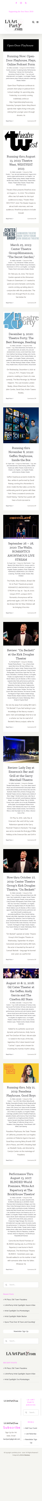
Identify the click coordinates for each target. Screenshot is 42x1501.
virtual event (32, 365)
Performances (31, 70)
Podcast (20, 78)
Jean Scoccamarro (27, 1210)
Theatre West (23, 180)
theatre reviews (21, 809)
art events (23, 350)
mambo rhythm (17, 1020)
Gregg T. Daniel (15, 796)
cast (30, 1204)
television (10, 687)
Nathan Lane (14, 679)
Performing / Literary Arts (16, 72)
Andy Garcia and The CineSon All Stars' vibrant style (22, 1008)
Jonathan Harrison (15, 1212)
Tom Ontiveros (30, 809)
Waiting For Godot (17, 698)
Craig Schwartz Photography (15, 901)
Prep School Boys (30, 1116)
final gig (28, 792)
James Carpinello (15, 1109)
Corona (18, 352)
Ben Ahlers (23, 1101)
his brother (31, 1013)
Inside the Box (28, 468)
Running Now (29, 72)
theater (19, 80)
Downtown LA (11, 267)
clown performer (21, 670)
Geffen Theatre (19, 468)
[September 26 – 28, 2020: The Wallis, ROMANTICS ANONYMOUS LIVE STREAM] (21, 527)
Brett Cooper (10, 1105)
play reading (24, 360)
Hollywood (31, 1208)
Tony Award (9, 927)
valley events (18, 1229)
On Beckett (22, 679)
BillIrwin (27, 666)
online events (30, 358)
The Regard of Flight (14, 694)
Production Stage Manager (16, 1221)
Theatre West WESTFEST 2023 (25, 184)
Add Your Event (31, 1428)
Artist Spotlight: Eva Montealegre (17, 1310)
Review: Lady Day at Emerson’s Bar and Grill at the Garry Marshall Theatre (21, 741)
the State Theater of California (21, 1121)
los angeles (11, 1018)
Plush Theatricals (29, 569)
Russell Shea (28, 1120)
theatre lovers (14, 365)
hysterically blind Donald (13, 1210)
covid (22, 352)
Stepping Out (30, 685)
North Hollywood (20, 1217)
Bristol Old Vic (20, 565)
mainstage (9, 1114)
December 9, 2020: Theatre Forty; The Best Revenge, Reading (21, 314)
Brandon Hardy (22, 1103)
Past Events (25, 464)
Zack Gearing (23, 1126)
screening (11, 574)
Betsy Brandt (30, 1101)
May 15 (27, 800)
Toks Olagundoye (18, 1124)
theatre (23, 80)
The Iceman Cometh (29, 691)
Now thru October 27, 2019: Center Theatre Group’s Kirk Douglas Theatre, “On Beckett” (21, 852)
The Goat (29, 689)
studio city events (26, 1223)
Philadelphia (31, 802)
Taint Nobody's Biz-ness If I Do (21, 807)
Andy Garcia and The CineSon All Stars (21, 1006)
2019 (25, 785)
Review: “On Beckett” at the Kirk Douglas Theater (21, 627)
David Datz (27, 352)
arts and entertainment (21, 174)
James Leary (23, 796)
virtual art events (23, 365)
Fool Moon (16, 904)
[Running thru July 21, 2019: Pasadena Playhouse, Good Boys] (21, 1073)
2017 (17, 1200)
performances (10, 78)
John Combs (31, 354)
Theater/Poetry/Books (14, 664)
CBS (12, 1107)
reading (31, 360)
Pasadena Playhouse (29, 1114)
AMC (17, 1101)
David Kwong (22, 466)
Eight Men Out (27, 672)
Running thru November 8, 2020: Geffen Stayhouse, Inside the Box (21, 417)
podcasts (26, 78)
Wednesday (26, 698)
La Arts (22, 356)
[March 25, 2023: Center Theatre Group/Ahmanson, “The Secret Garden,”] (21, 234)
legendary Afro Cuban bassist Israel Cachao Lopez (21, 1015)
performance (16, 360)
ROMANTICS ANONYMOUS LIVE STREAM (20, 572)
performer (31, 681)
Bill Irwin (22, 666)
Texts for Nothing (19, 687)
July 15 (31, 1212)
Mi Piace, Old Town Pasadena (16, 1299)
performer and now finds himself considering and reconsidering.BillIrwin (22, 912)
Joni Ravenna (25, 1212)
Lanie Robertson (25, 798)
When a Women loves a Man (26, 812)
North (12, 1217)
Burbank (9, 792)
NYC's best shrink (18, 1219)
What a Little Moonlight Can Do (16, 811)
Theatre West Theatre (19, 183)
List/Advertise (31, 1433)
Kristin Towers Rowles (12, 356)
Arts (27, 350)
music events (30, 1020)
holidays (25, 354)
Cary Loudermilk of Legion (18, 897)
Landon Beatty (28, 356)
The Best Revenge (15, 362)
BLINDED (11, 1202)
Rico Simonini (29, 1221)
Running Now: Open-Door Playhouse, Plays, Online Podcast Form (21, 60)
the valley (14, 1227)
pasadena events (18, 1114)
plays (16, 78)
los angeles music (21, 1018)
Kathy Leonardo (13, 68)
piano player (11, 804)
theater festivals (30, 178)
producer (30, 1219)
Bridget (26, 1204)
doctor (28, 1206)
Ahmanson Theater (22, 263)
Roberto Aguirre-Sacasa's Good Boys (21, 1119)
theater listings (29, 694)
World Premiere (27, 1229)
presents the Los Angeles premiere (18, 1118)
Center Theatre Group (22, 265)
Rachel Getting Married (19, 683)
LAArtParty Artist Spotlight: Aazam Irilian (20, 1305)
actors (23, 1200)
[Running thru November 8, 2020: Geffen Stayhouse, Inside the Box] (21, 425)
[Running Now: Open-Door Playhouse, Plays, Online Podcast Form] (21, 45)
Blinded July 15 (19, 1202)
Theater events (20, 1022)
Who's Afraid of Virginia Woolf (24, 699)
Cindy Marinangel (15, 1206)
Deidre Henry (16, 792)
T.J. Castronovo (21, 1225)
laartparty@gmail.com (11, 1439)
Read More (9, 121)
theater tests (10, 180)
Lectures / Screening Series (19, 70)
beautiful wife (30, 1200)
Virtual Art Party (19, 74)
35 (20, 1200)
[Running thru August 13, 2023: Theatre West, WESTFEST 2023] (21, 141)
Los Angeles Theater (29, 76)
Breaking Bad (32, 1103)
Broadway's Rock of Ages (22, 1105)
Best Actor (16, 666)
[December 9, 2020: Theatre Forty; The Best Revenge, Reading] (21, 320)
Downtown (32, 265)
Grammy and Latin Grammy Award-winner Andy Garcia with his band (22, 1012)
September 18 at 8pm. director (17, 685)
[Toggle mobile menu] (38, 22)
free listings (18, 354)
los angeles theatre (17, 677)
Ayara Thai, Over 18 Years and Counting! (20, 1322)
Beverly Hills (11, 565)
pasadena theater (11, 1116)
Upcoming (11, 74)
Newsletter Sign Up (21, 1331)
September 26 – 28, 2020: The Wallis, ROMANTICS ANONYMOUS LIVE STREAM (21, 516)
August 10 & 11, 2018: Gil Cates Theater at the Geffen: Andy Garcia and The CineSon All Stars (21, 991)
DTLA (17, 267)
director (23, 792)
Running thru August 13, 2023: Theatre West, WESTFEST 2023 (21, 134)
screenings (32, 78)
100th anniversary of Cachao (23, 1005)
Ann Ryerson (29, 348)
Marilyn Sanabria (28, 1215)
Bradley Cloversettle (12, 1103)
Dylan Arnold (25, 1107)
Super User (11, 464)
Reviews (30, 662)
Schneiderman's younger (13, 1223)
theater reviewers (22, 696)
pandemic (9, 360)
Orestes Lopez (11, 1022)
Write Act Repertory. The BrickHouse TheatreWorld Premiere (24, 1235)
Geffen (29, 466)
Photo (10, 683)
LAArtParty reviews (22, 675)
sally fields (30, 683)
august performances (18, 176)
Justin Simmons (25, 1109)
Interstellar (13, 675)
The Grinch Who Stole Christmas (20, 690)
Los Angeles (19, 76)
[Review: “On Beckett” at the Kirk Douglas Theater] (21, 634)
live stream (21, 567)
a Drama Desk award (21, 895)
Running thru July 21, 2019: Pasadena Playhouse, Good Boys (21, 1066)
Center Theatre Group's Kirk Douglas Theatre (21, 898)
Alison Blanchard (20, 348)
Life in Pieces (11, 1112)
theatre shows (10, 1229)
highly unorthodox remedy (20, 1208)
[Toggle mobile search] (33, 22)
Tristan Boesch (28, 1124)
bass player (28, 787)
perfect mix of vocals (21, 802)
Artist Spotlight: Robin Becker (16, 1316)
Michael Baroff (15, 662)
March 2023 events (18, 269)
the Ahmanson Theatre (19, 689)
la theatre (14, 567)
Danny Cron (17, 1107)
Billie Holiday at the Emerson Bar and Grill (23, 790)
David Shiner (19, 672)
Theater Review (11, 696)
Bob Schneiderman (18, 1204)
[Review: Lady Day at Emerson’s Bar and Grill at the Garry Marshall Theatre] (21, 749)
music (13, 802)
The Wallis (18, 574)
